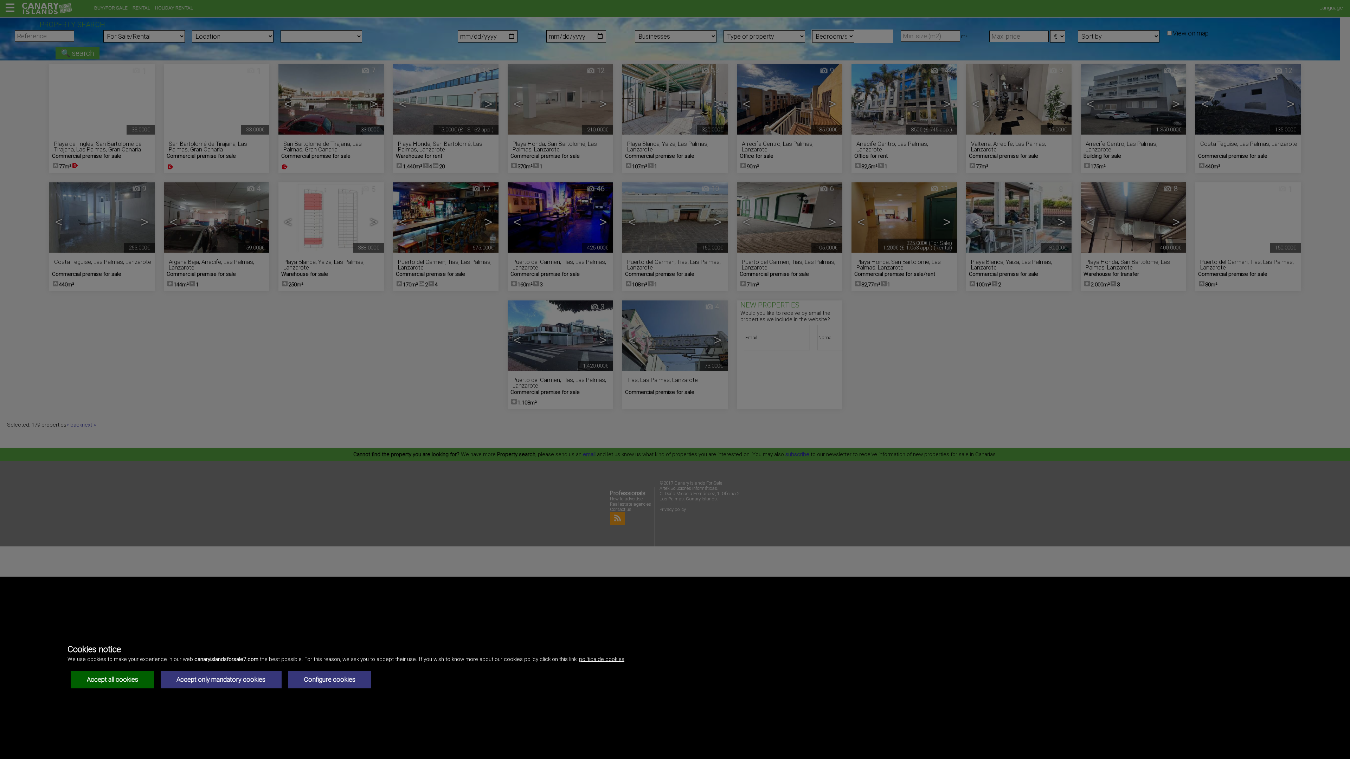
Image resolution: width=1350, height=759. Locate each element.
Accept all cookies (112, 679)
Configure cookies (329, 679)
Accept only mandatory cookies (220, 679)
